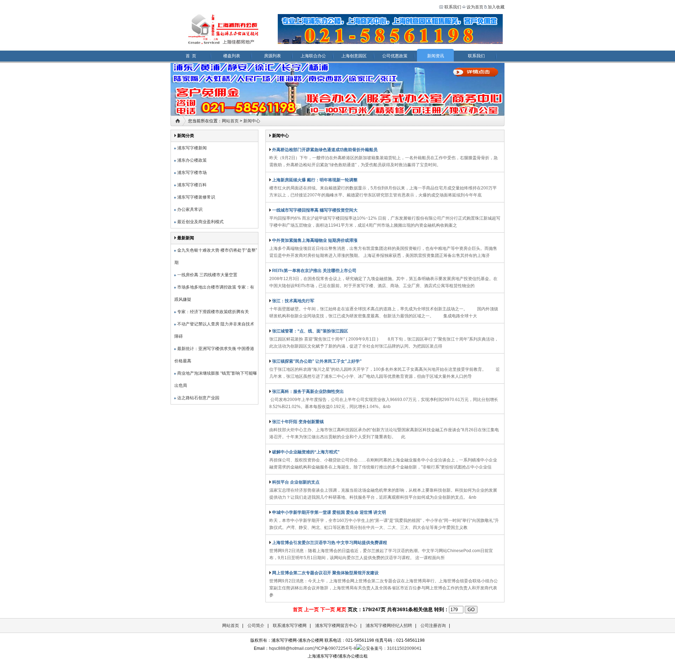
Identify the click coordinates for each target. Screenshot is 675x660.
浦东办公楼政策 (191, 160)
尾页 (341, 609)
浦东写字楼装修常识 (195, 197)
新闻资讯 (435, 55)
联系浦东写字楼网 (290, 625)
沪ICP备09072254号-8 (334, 648)
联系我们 (452, 7)
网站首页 (230, 120)
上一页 (311, 609)
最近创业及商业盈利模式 (200, 221)
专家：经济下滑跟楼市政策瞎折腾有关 (212, 311)
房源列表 (272, 55)
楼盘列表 (231, 55)
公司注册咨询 (433, 625)
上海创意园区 (354, 55)
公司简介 (256, 625)
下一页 (327, 609)
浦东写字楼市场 (191, 172)
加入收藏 (496, 7)
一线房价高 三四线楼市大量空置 (206, 274)
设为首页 (475, 7)
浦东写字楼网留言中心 (336, 625)
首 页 (191, 55)
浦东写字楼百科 (191, 184)
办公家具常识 (189, 209)
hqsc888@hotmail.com (291, 648)
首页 (298, 609)
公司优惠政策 (394, 55)
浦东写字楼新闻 (191, 147)
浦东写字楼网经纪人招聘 (389, 625)
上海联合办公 (313, 55)
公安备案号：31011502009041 (392, 648)
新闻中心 (251, 120)
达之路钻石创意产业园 (197, 397)
